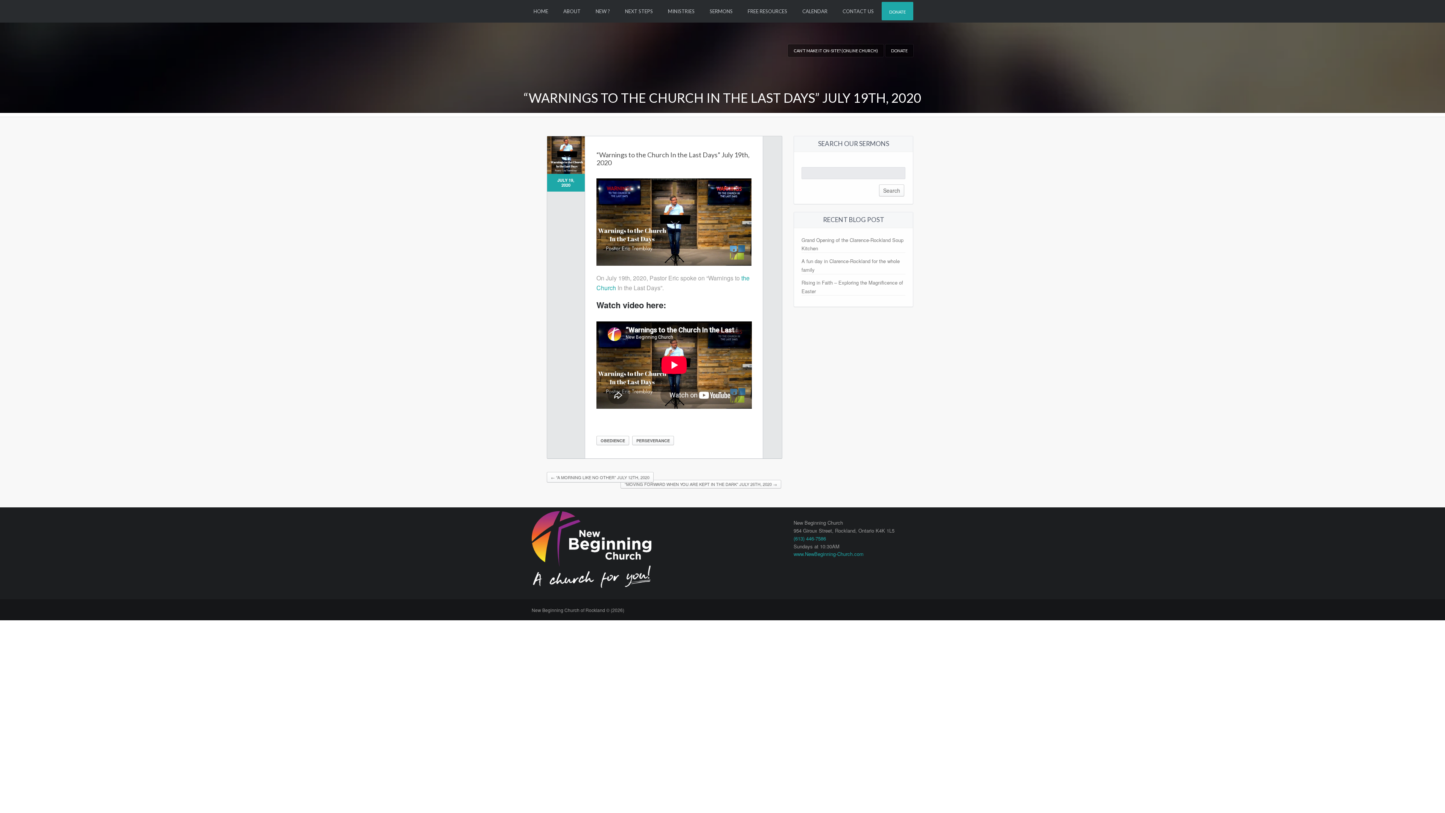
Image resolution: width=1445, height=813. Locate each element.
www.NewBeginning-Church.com (829, 553)
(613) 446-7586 (810, 538)
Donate (897, 11)
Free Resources (767, 11)
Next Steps (639, 11)
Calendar (814, 11)
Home (541, 11)
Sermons (721, 11)
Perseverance (653, 440)
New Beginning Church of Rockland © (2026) (578, 610)
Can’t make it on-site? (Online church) (836, 50)
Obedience (613, 440)
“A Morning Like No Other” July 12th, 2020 (600, 477)
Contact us (858, 11)
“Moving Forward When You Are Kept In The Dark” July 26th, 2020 (701, 484)
